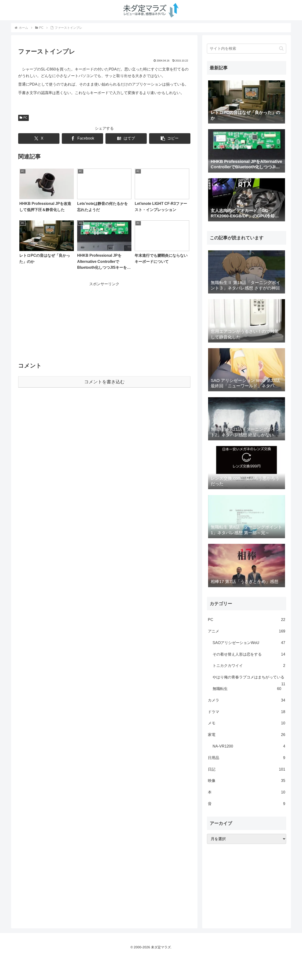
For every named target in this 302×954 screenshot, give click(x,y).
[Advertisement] (104, 321)
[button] (169, 138)
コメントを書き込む (104, 381)
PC (25, 117)
